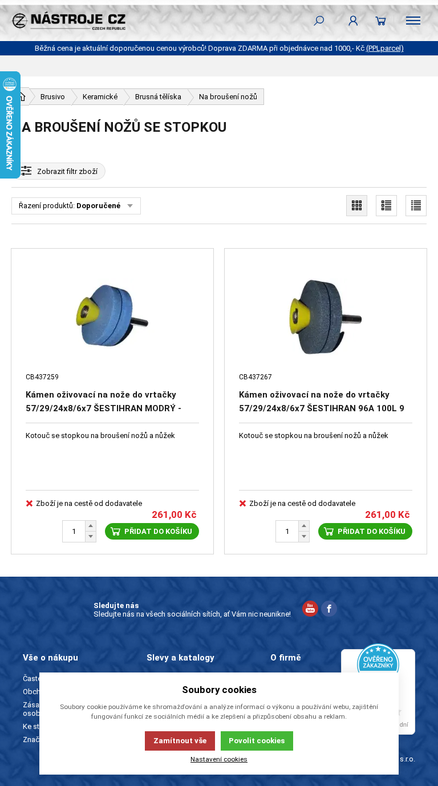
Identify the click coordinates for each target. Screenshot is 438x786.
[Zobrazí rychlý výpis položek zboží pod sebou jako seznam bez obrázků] (416, 205)
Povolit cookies (257, 740)
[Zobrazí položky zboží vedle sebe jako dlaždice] (356, 205)
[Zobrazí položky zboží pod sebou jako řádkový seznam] (386, 205)
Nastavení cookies (219, 759)
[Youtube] (310, 610)
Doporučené (98, 205)
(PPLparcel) (385, 48)
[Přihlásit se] (353, 21)
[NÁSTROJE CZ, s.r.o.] (68, 20)
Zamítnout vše (179, 740)
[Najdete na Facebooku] (329, 610)
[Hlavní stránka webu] (20, 96)
